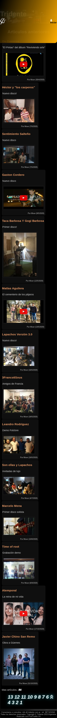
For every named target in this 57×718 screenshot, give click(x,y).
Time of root (10, 546)
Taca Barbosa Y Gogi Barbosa (23, 220)
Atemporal (9, 590)
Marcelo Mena (12, 505)
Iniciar (53, 22)
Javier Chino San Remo (18, 636)
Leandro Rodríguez (15, 424)
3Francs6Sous (12, 377)
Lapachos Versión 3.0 (17, 334)
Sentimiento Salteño (16, 133)
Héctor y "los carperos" (18, 87)
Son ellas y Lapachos (17, 465)
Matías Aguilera (13, 288)
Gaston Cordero (13, 174)
